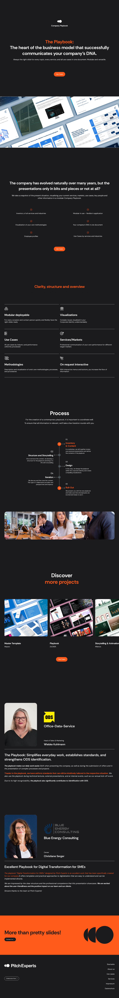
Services (74, 3)
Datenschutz (110, 988)
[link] (102, 3)
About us (94, 3)
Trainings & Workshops (85, 3)
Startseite (111, 964)
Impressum (110, 984)
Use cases (68, 3)
